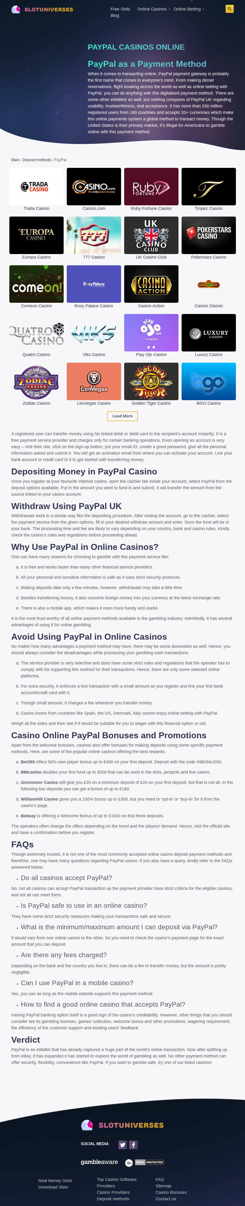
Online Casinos (152, 9)
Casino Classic (209, 305)
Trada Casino (36, 208)
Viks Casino (94, 354)
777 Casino (94, 257)
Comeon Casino (36, 305)
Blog (115, 15)
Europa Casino (36, 257)
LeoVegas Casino (94, 403)
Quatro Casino (36, 354)
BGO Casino (209, 403)
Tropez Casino (209, 208)
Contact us (166, 1198)
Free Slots (120, 9)
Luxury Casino (209, 354)
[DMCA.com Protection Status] (148, 1163)
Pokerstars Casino (208, 257)
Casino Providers (113, 1192)
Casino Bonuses (171, 1192)
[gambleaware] (99, 1163)
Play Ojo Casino (151, 354)
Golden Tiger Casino (151, 403)
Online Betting (187, 9)
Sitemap (163, 1186)
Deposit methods (113, 1198)
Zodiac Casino (36, 403)
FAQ (160, 1179)
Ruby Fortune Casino (151, 208)
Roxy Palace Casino (93, 305)
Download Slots (53, 1187)
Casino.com (94, 208)
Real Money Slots (55, 1180)
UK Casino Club (151, 257)
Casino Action (151, 305)
